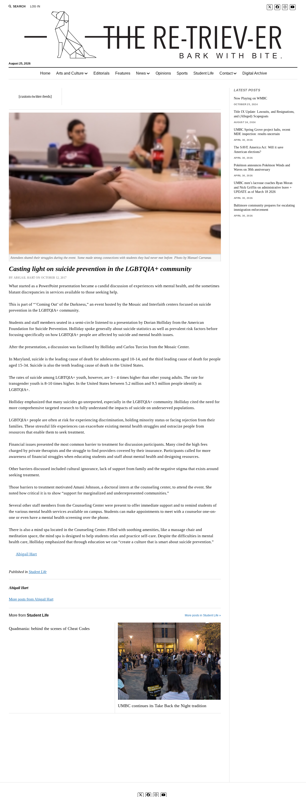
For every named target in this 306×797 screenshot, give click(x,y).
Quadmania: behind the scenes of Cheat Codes (49, 628)
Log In (35, 6)
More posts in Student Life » (203, 615)
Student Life (203, 73)
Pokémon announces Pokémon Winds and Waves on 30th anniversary (262, 167)
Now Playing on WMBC (250, 98)
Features (122, 73)
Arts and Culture (70, 73)
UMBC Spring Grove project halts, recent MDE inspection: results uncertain (262, 132)
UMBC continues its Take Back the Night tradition (162, 705)
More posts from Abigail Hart (31, 599)
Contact (226, 73)
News (141, 73)
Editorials (101, 73)
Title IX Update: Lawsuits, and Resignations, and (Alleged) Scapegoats (264, 114)
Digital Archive (254, 73)
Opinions (163, 73)
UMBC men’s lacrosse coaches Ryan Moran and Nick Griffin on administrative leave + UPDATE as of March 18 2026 (263, 187)
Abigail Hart (26, 554)
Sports (182, 73)
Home (45, 73)
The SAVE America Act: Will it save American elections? (258, 149)
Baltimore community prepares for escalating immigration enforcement (264, 207)
